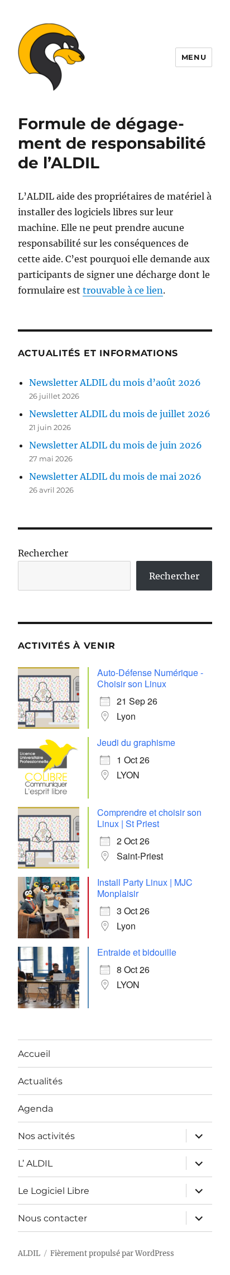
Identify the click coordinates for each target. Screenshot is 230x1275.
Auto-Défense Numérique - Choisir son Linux (150, 678)
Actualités (40, 1081)
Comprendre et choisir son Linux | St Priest (149, 818)
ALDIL (29, 1253)
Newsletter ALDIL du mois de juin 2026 (115, 445)
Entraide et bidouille (136, 952)
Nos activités (46, 1136)
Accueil (34, 1054)
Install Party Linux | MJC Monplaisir (145, 888)
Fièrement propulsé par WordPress (112, 1253)
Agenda (35, 1108)
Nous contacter (52, 1218)
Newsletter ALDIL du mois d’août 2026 (115, 382)
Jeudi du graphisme (136, 742)
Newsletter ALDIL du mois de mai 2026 (115, 476)
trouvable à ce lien (123, 290)
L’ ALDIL (35, 1163)
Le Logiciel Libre (53, 1191)
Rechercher (43, 553)
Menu (193, 57)
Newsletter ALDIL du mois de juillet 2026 (119, 413)
